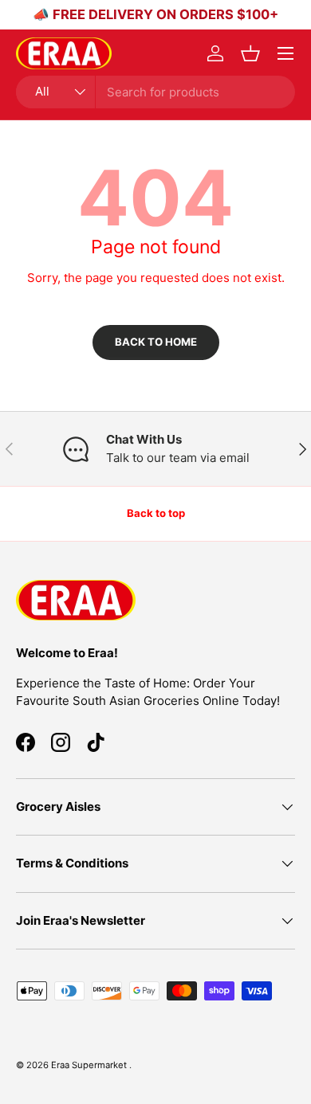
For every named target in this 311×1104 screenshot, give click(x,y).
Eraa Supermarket (90, 1065)
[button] (250, 53)
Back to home (156, 341)
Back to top (156, 513)
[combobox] (155, 92)
